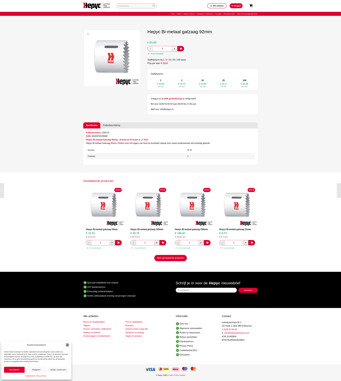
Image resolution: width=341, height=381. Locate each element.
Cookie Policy (173, 375)
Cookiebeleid (30, 376)
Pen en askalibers (133, 322)
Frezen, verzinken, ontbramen (97, 329)
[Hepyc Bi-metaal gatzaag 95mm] (339, 190)
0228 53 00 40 (230, 329)
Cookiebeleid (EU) (188, 350)
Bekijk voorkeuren (58, 369)
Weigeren (36, 369)
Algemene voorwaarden (191, 328)
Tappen (86, 325)
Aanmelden (248, 290)
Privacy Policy (41, 376)
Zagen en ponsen (133, 336)
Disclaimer (185, 355)
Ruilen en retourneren (190, 333)
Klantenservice (187, 341)
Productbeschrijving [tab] (111, 125)
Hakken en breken (92, 332)
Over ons (184, 324)
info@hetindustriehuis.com (236, 333)
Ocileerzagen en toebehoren (96, 336)
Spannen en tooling (134, 332)
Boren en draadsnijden (94, 322)
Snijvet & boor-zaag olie (136, 329)
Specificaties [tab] (92, 125)
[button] (67, 345)
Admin (182, 375)
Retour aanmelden (188, 337)
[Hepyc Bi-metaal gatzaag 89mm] (2, 190)
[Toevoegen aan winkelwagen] (180, 48)
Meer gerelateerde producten (170, 258)
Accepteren (14, 369)
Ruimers (129, 325)
